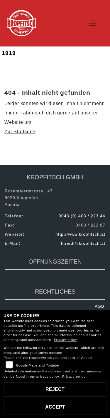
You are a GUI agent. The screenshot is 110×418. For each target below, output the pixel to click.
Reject (55, 389)
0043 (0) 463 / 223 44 (82, 216)
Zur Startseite (19, 131)
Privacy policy (65, 340)
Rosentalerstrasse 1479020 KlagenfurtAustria (29, 198)
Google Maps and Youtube (37, 365)
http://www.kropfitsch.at (80, 234)
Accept (55, 406)
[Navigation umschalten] (93, 23)
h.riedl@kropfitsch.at (83, 243)
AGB (99, 306)
